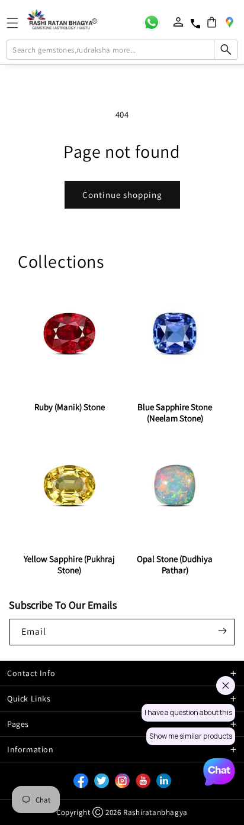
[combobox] (122, 49)
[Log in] (178, 22)
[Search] (225, 49)
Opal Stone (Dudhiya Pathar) (175, 564)
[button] (212, 22)
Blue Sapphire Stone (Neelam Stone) (174, 412)
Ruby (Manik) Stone (69, 406)
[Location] (229, 22)
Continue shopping (122, 194)
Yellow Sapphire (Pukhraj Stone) (69, 564)
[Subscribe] (222, 631)
